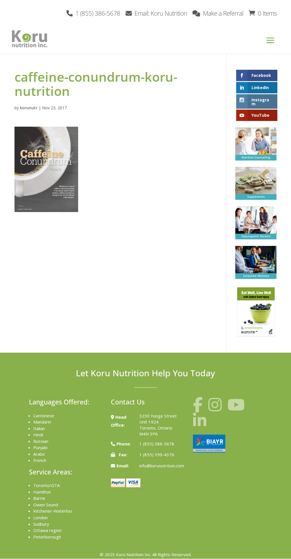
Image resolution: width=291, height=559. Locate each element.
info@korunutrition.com (161, 465)
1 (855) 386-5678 (97, 13)
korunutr (29, 107)
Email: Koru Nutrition (160, 13)
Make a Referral (222, 13)
